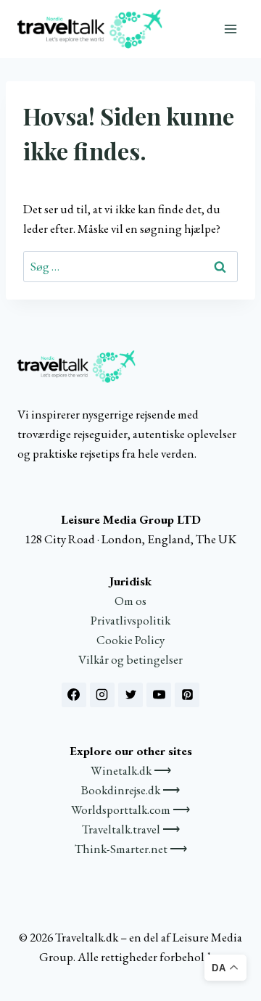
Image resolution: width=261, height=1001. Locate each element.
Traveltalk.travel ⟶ (131, 829)
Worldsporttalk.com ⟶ (130, 809)
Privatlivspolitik (130, 620)
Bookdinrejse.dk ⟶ (130, 790)
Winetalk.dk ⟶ (131, 770)
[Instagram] (102, 695)
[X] (130, 695)
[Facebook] (74, 695)
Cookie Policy (130, 640)
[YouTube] (158, 695)
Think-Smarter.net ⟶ (131, 849)
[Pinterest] (187, 695)
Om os (130, 601)
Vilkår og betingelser (130, 659)
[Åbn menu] (230, 28)
